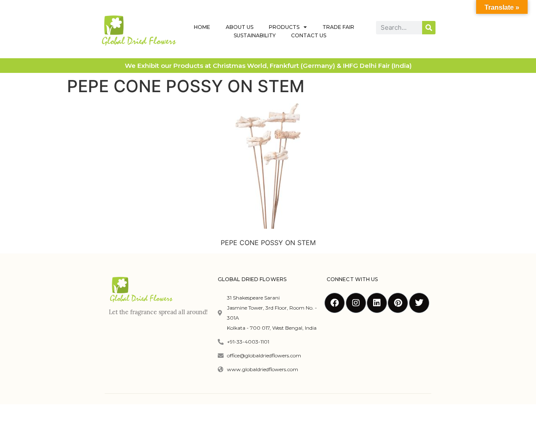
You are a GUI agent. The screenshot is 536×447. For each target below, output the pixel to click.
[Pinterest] (398, 303)
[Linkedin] (377, 303)
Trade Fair (338, 27)
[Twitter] (419, 303)
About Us (239, 27)
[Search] (429, 27)
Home (202, 27)
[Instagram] (356, 303)
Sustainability (255, 35)
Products (284, 27)
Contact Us (308, 35)
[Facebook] (335, 303)
